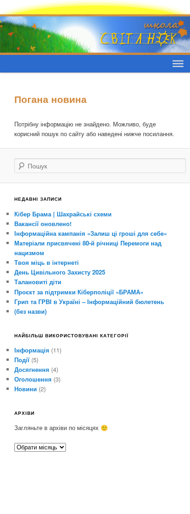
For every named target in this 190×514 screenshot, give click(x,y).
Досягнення (31, 369)
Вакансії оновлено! (42, 223)
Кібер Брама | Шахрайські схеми (63, 213)
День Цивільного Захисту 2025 (59, 272)
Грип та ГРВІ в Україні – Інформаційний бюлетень (89, 301)
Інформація (31, 350)
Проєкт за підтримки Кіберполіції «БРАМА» (78, 291)
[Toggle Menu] (178, 63)
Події (22, 359)
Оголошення (33, 379)
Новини (25, 388)
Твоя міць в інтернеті (46, 262)
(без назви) (30, 311)
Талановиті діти (37, 281)
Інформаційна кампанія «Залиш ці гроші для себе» (90, 233)
